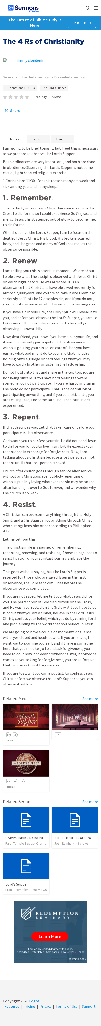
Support (89, 1006)
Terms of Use (67, 1006)
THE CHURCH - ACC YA (72, 838)
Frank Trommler (16, 889)
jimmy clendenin (30, 60)
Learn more (81, 22)
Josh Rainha (63, 843)
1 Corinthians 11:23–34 (20, 88)
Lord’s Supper (16, 884)
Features (11, 1006)
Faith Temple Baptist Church (25, 843)
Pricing (29, 1006)
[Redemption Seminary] (50, 932)
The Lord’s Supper (54, 88)
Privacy (45, 1006)
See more (90, 698)
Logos (33, 1000)
